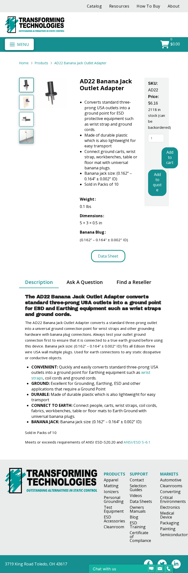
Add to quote (157, 182)
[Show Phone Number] (168, 568)
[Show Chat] (151, 568)
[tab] (39, 282)
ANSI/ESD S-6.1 (137, 442)
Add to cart (169, 157)
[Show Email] (160, 568)
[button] (19, 44)
